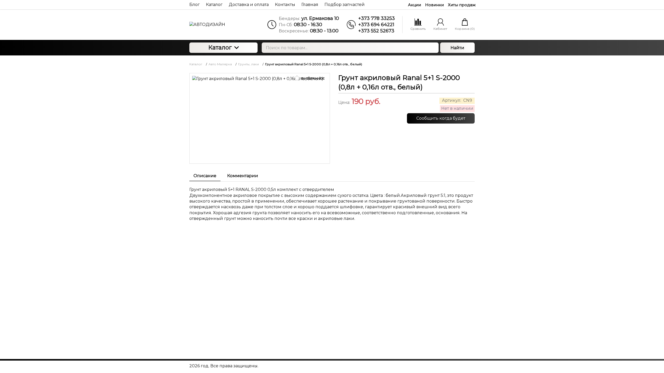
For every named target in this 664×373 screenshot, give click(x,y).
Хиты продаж (462, 4)
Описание (204, 175)
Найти (457, 47)
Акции (414, 4)
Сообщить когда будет (440, 118)
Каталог (220, 47)
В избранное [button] (313, 78)
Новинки (434, 4)
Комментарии (242, 175)
